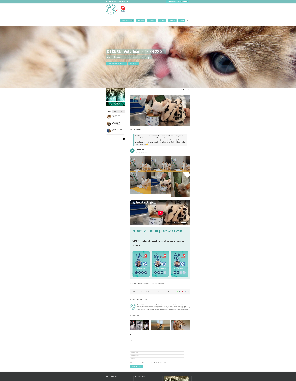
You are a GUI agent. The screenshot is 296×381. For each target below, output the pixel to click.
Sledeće (187, 89)
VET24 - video (154, 283)
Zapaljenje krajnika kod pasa (117, 130)
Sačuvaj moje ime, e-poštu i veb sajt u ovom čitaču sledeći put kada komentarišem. (150, 362)
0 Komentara (161, 283)
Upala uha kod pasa (116, 115)
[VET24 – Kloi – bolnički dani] (145, 156)
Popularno (109, 111)
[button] (187, 20)
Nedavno (115, 111)
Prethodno (182, 89)
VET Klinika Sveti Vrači (136, 283)
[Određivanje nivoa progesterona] (109, 122)
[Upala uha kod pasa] (109, 115)
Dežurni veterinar (138, 380)
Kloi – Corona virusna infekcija (142, 152)
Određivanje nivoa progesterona (116, 123)
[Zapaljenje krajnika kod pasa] (109, 129)
